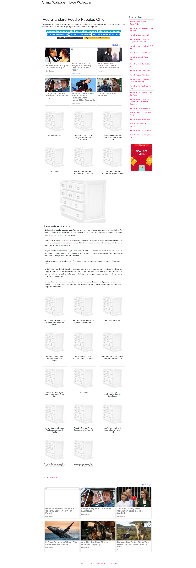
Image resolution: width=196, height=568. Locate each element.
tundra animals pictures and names (70, 38)
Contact (90, 563)
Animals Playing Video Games (140, 75)
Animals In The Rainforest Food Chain (141, 87)
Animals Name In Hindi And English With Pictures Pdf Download (139, 101)
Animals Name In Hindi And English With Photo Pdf (139, 40)
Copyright (113, 563)
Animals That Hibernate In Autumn (139, 125)
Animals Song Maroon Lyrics (140, 119)
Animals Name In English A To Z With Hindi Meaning (141, 80)
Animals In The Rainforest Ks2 (141, 108)
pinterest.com (54, 477)
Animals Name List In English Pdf (140, 136)
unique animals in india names (109, 31)
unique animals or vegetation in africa (60, 31)
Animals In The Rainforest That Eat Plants (141, 93)
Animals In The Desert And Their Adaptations (141, 29)
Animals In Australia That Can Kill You (140, 65)
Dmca (81, 563)
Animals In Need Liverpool (139, 35)
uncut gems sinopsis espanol (80, 34)
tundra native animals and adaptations (106, 34)
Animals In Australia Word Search (139, 58)
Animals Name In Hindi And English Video (139, 22)
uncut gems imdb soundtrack (57, 34)
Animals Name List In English (140, 130)
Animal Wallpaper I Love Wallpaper (66, 2)
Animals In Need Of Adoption (140, 70)
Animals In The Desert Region (140, 53)
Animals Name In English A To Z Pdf (141, 47)
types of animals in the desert (86, 31)
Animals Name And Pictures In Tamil (141, 114)
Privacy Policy (101, 563)
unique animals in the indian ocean (97, 38)
